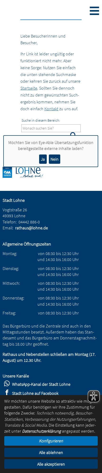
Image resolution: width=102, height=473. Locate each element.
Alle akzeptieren (51, 464)
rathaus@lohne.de (31, 228)
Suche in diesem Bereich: (41, 120)
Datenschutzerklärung (41, 431)
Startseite (28, 88)
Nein (55, 159)
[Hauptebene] (26, 176)
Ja (43, 159)
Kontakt (51, 108)
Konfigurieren (51, 441)
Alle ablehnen (51, 452)
